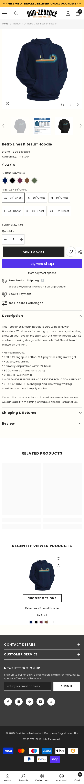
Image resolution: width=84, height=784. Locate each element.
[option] (42, 69)
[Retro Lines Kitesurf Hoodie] (42, 574)
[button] (70, 104)
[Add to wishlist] (71, 252)
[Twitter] (51, 702)
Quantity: (8, 231)
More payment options (42, 273)
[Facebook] (8, 702)
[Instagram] (19, 702)
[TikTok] (40, 702)
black (36, 622)
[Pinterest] (29, 702)
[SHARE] (79, 252)
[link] (21, 520)
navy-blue (31, 622)
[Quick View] (58, 558)
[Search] (16, 13)
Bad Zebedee (21, 151)
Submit (67, 686)
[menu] (4, 13)
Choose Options (42, 598)
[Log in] (68, 13)
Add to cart (33, 252)
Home (5, 23)
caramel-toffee (46, 622)
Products (18, 23)
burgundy (41, 622)
